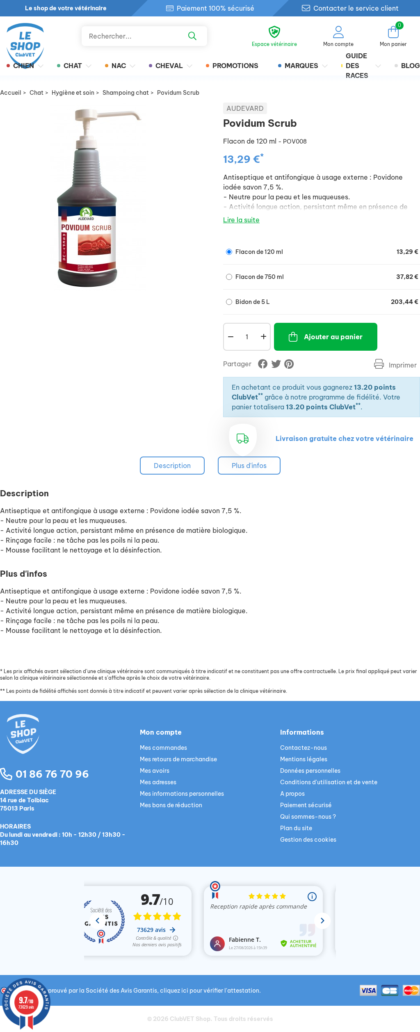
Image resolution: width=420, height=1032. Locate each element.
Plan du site (296, 828)
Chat (73, 66)
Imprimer (402, 365)
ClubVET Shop (190, 1019)
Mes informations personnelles (182, 793)
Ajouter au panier (333, 337)
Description (172, 465)
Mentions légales (303, 759)
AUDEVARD (245, 108)
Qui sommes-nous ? (308, 816)
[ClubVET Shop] (70, 743)
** (260, 395)
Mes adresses (158, 782)
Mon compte (161, 732)
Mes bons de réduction (171, 805)
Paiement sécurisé (306, 805)
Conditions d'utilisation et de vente (328, 782)
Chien (23, 66)
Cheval (169, 66)
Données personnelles (310, 770)
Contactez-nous (303, 747)
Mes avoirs (154, 770)
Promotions (235, 66)
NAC (119, 66)
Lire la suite (241, 220)
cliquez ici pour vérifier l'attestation (209, 990)
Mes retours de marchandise (178, 759)
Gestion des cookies (308, 839)
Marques (301, 66)
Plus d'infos (249, 465)
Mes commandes (163, 747)
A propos (292, 793)
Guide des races (357, 65)
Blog (410, 66)
